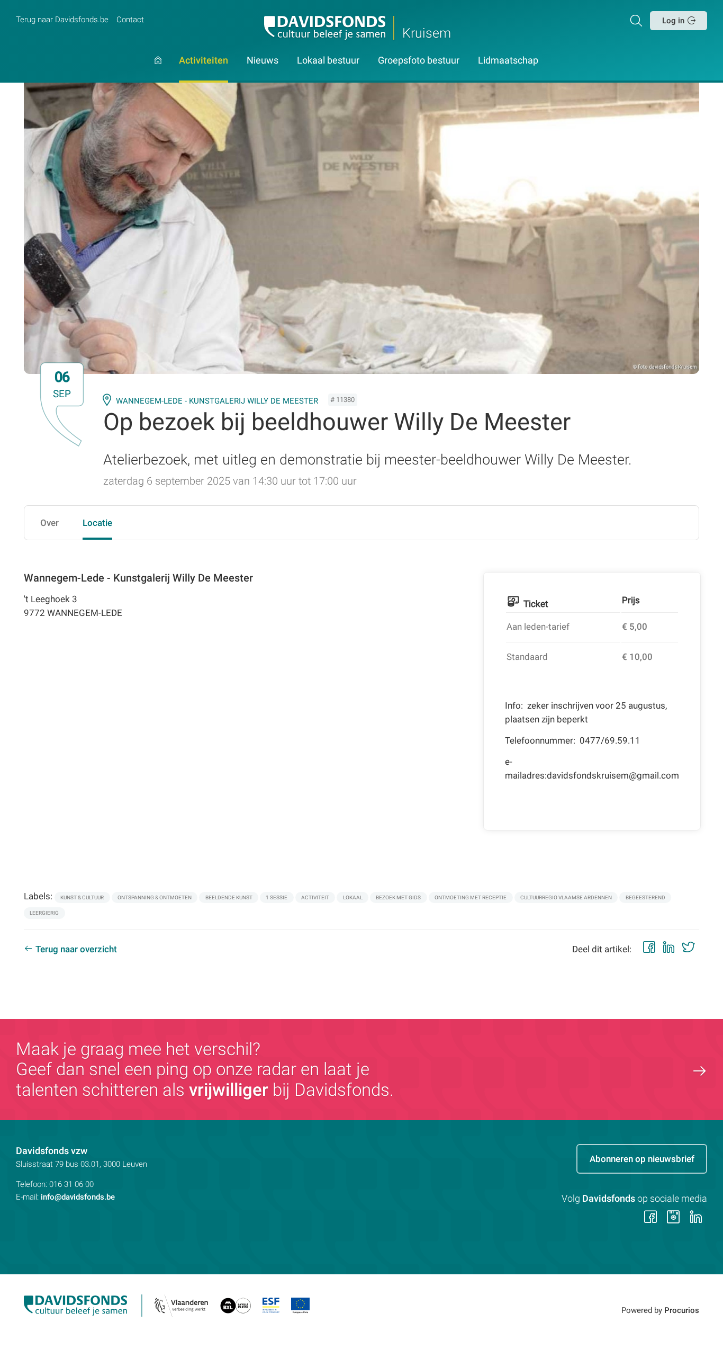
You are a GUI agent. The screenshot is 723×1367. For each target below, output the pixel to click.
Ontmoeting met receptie (471, 897)
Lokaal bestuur (328, 61)
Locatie (97, 522)
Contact (130, 19)
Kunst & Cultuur (82, 897)
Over (49, 522)
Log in (673, 20)
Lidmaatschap (508, 61)
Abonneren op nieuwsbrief (642, 1159)
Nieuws (262, 61)
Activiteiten (203, 61)
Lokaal (353, 897)
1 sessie (276, 897)
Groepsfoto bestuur (418, 61)
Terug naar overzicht (76, 949)
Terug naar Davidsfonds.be (62, 19)
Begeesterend (645, 897)
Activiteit (315, 897)
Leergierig (44, 912)
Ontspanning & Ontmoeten (155, 897)
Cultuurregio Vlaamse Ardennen (566, 897)
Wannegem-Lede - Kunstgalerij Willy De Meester (217, 401)
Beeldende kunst (228, 897)
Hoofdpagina (158, 69)
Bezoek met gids (398, 897)
